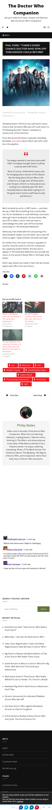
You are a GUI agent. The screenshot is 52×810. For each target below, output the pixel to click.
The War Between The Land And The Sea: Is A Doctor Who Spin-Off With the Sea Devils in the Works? (11, 347)
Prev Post (14, 395)
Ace (12, 365)
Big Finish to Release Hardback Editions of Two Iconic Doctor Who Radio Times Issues (26, 655)
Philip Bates (42, 113)
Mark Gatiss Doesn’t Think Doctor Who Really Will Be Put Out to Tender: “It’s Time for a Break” (26, 678)
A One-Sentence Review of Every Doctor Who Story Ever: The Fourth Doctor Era (25, 717)
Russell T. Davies (13, 370)
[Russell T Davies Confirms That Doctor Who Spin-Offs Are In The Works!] (35, 307)
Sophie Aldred (26, 375)
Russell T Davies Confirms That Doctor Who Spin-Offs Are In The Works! (33, 317)
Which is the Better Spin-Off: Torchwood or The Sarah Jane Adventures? (11, 317)
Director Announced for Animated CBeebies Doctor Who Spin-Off (25, 698)
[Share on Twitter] (26, 807)
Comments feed (9, 761)
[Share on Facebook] (21, 807)
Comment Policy (9, 785)
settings (20, 801)
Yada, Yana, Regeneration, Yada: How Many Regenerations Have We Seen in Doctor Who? (25, 645)
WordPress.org (9, 768)
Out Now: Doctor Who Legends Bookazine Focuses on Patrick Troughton (24, 708)
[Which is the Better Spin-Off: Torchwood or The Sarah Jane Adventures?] (12, 307)
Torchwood (41, 379)
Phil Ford (26, 365)
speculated (17, 141)
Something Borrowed (37, 370)
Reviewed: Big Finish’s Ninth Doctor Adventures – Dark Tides (27, 688)
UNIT (26, 384)
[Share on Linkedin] (32, 807)
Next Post (37, 395)
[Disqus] (26, 503)
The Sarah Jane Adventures (17, 379)
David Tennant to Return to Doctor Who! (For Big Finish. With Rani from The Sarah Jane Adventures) (27, 666)
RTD (39, 365)
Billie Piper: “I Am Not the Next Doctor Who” (25, 637)
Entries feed (7, 754)
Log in (5, 748)
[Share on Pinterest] (37, 807)
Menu (7, 35)
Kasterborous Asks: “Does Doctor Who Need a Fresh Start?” (26, 628)
